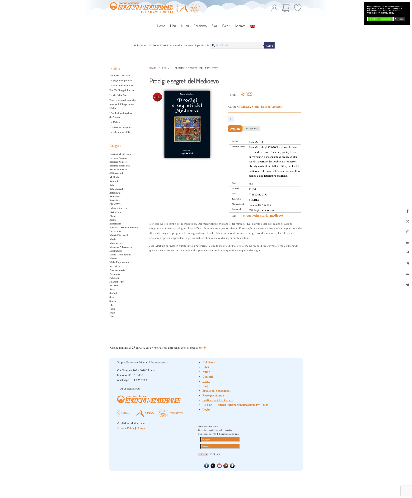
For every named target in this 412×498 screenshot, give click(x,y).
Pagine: (235, 183)
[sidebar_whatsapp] (407, 231)
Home (161, 25)
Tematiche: (236, 198)
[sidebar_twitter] (407, 220)
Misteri (245, 106)
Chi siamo (200, 25)
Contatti (240, 25)
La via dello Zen (117, 95)
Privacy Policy (125, 428)
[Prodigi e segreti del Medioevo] (187, 124)
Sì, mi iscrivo (210, 454)
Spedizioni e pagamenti (216, 390)
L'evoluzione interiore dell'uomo (120, 115)
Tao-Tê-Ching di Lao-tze (122, 90)
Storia (255, 106)
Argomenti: (236, 209)
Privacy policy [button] (387, 13)
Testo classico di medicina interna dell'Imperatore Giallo (122, 104)
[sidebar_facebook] (407, 210)
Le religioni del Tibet (120, 132)
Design (141, 428)
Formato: (235, 188)
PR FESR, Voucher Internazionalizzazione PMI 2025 (235, 405)
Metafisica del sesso (119, 75)
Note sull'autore (238, 146)
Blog (214, 25)
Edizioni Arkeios (271, 106)
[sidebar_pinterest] (407, 252)
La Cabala (115, 122)
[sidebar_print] (407, 283)
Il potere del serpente (120, 127)
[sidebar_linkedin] (407, 241)
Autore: (235, 141)
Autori (185, 25)
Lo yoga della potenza (120, 80)
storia (264, 215)
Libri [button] (173, 25)
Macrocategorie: (238, 204)
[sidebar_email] (407, 273)
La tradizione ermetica (121, 85)
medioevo (276, 215)
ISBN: (234, 193)
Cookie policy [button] (373, 13)
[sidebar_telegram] (407, 262)
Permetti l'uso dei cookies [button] (380, 19)
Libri (205, 367)
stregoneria (251, 215)
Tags (234, 215)
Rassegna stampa (213, 395)
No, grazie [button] (399, 19)
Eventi (226, 25)
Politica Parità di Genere (217, 400)
